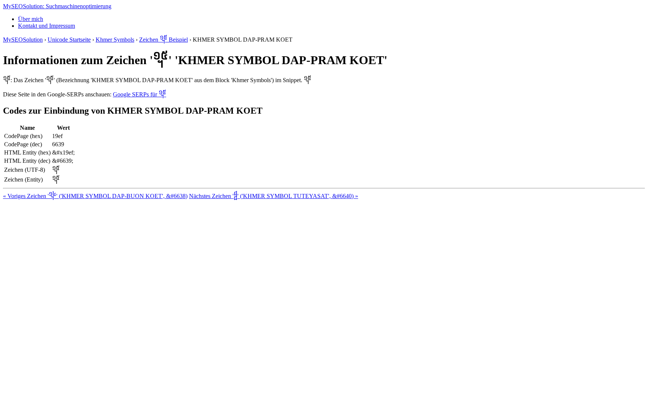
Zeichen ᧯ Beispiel (163, 39)
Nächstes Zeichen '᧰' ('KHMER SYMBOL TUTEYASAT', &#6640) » (273, 196)
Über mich (30, 19)
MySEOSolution (23, 39)
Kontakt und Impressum (46, 26)
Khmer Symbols (115, 39)
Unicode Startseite (69, 39)
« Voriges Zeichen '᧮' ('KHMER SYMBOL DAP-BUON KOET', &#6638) (95, 196)
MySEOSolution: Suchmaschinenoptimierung (57, 6)
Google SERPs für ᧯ (139, 94)
